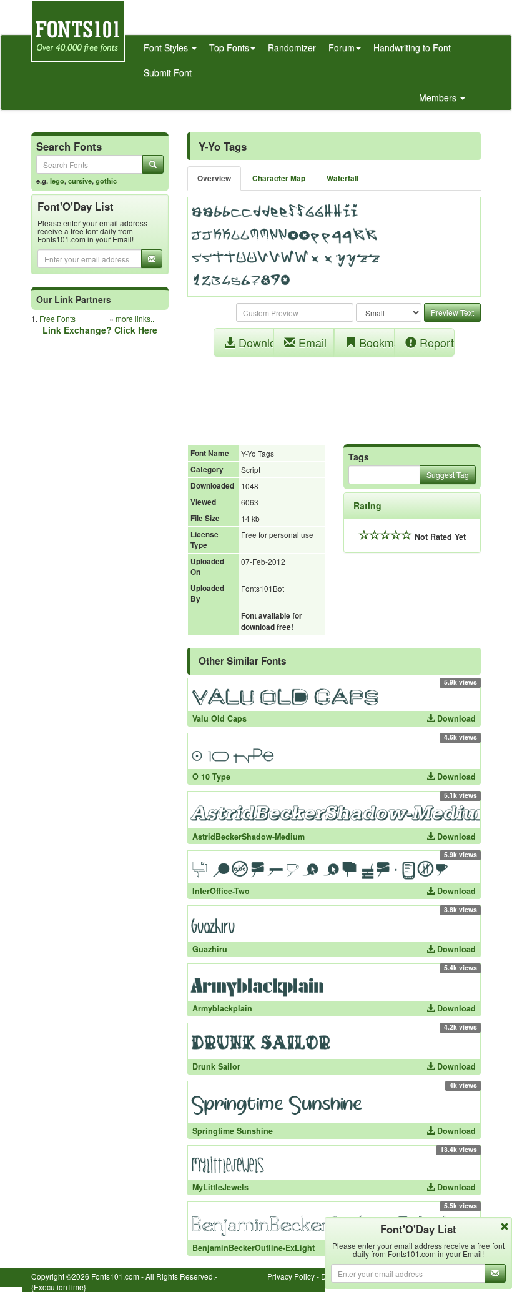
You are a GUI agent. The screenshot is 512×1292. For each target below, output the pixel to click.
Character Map (278, 178)
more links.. (135, 318)
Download (254, 342)
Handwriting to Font (412, 47)
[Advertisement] (334, 394)
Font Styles (167, 47)
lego (57, 181)
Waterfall (342, 178)
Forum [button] (341, 47)
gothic (106, 181)
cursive (80, 181)
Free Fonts (57, 318)
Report (435, 342)
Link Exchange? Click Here (99, 330)
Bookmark (375, 342)
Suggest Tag (447, 474)
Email (311, 342)
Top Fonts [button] (229, 47)
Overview (214, 178)
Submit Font (168, 72)
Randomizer (292, 47)
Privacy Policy (291, 1276)
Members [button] (439, 97)
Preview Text (452, 312)
